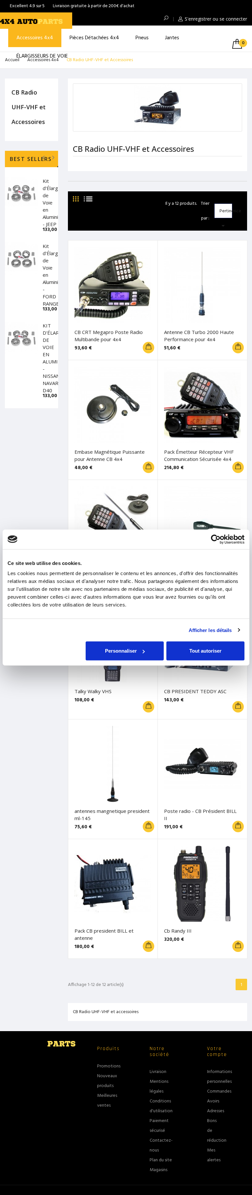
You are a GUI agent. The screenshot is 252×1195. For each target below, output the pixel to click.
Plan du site (161, 1160)
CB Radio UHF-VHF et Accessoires (28, 107)
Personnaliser (121, 651)
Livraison (158, 1072)
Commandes (219, 1091)
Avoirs (213, 1101)
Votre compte (217, 1051)
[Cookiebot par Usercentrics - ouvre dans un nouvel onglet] (215, 539)
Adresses (215, 1111)
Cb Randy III (178, 930)
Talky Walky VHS (93, 691)
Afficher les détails (210, 630)
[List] (88, 196)
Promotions (108, 1066)
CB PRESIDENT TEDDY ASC (195, 691)
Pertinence (225, 212)
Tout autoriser (205, 651)
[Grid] (76, 196)
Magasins (158, 1170)
